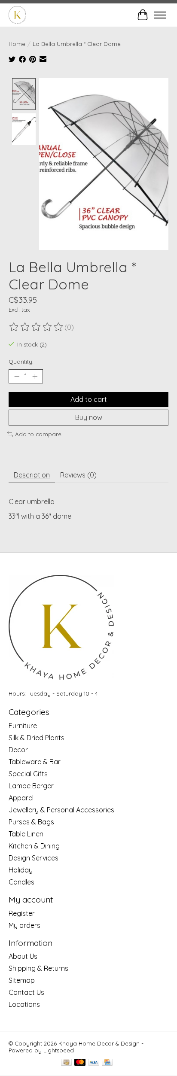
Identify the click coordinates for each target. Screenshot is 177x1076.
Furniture (23, 725)
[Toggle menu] (159, 15)
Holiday (21, 870)
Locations (24, 1004)
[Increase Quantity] (34, 376)
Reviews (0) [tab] (78, 475)
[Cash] (66, 1063)
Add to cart (88, 399)
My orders (24, 925)
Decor (18, 749)
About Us (23, 956)
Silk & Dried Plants (36, 737)
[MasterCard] (79, 1063)
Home (17, 43)
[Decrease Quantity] (16, 376)
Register (22, 913)
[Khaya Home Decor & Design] (17, 15)
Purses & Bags (31, 822)
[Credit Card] (107, 1063)
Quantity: (21, 361)
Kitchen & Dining (34, 846)
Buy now (88, 417)
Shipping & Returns (38, 968)
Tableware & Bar (35, 761)
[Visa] (93, 1063)
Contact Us (26, 992)
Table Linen (26, 834)
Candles (21, 882)
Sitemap (22, 980)
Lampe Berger (31, 785)
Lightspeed (58, 1050)
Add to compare (38, 434)
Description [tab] (32, 475)
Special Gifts (28, 773)
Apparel (21, 797)
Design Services (33, 858)
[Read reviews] (36, 327)
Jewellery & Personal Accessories (61, 809)
